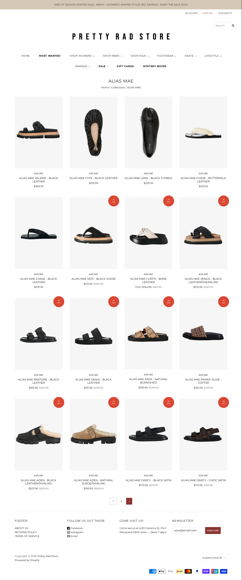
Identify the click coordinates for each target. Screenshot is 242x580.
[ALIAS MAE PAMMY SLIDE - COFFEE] (203, 334)
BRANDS (81, 66)
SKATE (189, 55)
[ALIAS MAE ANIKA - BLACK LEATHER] (93, 334)
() (207, 13)
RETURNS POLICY (26, 532)
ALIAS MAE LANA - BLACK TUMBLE (148, 178)
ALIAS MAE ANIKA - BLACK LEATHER (93, 381)
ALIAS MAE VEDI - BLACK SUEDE (94, 278)
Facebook (76, 528)
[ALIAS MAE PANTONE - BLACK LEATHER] (39, 334)
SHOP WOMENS (81, 55)
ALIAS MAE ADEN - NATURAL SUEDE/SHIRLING (93, 482)
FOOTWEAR (165, 55)
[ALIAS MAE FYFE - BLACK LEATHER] (93, 132)
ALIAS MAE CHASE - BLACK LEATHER (38, 280)
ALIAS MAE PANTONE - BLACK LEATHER (38, 381)
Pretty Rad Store (47, 556)
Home (105, 87)
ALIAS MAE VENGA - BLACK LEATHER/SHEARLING (203, 280)
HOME (25, 55)
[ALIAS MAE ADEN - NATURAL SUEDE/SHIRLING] (93, 434)
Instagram (76, 532)
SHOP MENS (111, 55)
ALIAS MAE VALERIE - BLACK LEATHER (38, 179)
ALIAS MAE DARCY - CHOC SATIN (203, 480)
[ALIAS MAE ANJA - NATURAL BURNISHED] (148, 333)
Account (191, 13)
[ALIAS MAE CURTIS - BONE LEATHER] (148, 233)
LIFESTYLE (212, 55)
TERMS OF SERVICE (27, 536)
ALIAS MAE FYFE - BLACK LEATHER (93, 178)
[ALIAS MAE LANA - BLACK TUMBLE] (148, 132)
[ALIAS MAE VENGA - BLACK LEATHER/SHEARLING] (203, 233)
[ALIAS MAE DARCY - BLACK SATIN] (148, 434)
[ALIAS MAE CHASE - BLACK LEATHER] (39, 233)
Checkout (225, 13)
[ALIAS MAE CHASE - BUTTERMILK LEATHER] (203, 132)
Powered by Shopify (27, 560)
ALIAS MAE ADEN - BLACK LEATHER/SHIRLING (38, 482)
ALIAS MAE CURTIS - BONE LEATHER (148, 280)
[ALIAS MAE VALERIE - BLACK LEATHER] (39, 132)
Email (74, 536)
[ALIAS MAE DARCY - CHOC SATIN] (203, 434)
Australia (212, 557)
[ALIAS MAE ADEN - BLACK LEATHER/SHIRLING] (39, 434)
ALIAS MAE (38, 173)
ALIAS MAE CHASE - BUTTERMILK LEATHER (203, 179)
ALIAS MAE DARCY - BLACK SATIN (148, 480)
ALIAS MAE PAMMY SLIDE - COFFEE (203, 381)
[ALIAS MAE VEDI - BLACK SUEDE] (93, 233)
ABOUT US (21, 528)
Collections (118, 87)
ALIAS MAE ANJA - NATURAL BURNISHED (148, 380)
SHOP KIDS (138, 55)
